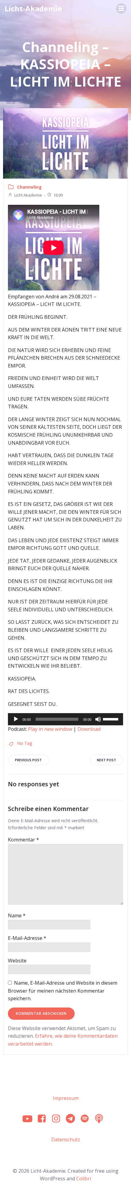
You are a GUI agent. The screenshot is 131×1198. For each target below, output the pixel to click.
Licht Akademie (28, 195)
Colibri (83, 1178)
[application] (65, 719)
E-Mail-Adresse (27, 938)
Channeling (29, 187)
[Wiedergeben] (16, 719)
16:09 (58, 195)
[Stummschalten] (98, 719)
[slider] (111, 718)
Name (17, 915)
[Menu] (121, 8)
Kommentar (23, 839)
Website (17, 960)
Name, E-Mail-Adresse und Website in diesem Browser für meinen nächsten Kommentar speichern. (62, 990)
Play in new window (50, 729)
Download (89, 729)
